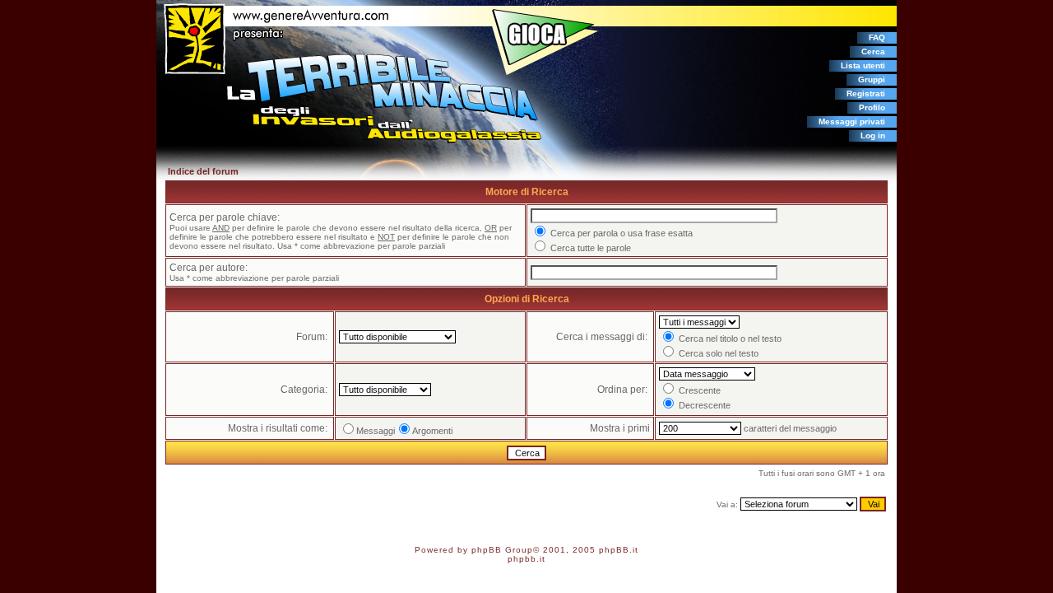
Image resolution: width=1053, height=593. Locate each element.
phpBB (486, 549)
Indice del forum (203, 171)
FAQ (877, 37)
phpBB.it (618, 549)
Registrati (866, 93)
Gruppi (871, 79)
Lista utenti (863, 65)
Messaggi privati (852, 121)
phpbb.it (526, 558)
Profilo (872, 107)
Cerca (873, 51)
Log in (872, 135)
